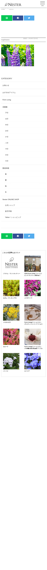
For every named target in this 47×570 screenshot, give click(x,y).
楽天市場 (8, 211)
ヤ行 (6, 155)
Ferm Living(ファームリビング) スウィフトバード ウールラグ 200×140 (33, 324)
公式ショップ (10, 205)
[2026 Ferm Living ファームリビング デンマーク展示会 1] (32, 271)
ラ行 (6, 161)
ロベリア (27, 371)
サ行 (6, 125)
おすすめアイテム (9, 92)
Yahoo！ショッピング (13, 217)
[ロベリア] (32, 369)
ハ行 (6, 143)
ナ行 (6, 137)
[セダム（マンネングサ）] (11, 295)
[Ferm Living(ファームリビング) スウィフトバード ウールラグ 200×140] (32, 320)
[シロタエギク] (11, 320)
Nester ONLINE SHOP (11, 199)
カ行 (6, 119)
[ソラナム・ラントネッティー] (11, 271)
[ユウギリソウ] (32, 295)
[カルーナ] (11, 344)
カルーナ (5, 346)
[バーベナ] (11, 369)
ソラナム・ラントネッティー (11, 273)
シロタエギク (7, 322)
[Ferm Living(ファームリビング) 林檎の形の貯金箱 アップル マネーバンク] (32, 344)
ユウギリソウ (28, 298)
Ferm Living (7, 100)
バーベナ (5, 371)
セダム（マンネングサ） (10, 298)
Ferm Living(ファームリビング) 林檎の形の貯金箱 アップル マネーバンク (33, 348)
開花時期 (6, 168)
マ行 (6, 149)
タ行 (6, 131)
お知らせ (6, 85)
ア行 (6, 113)
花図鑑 (5, 107)
